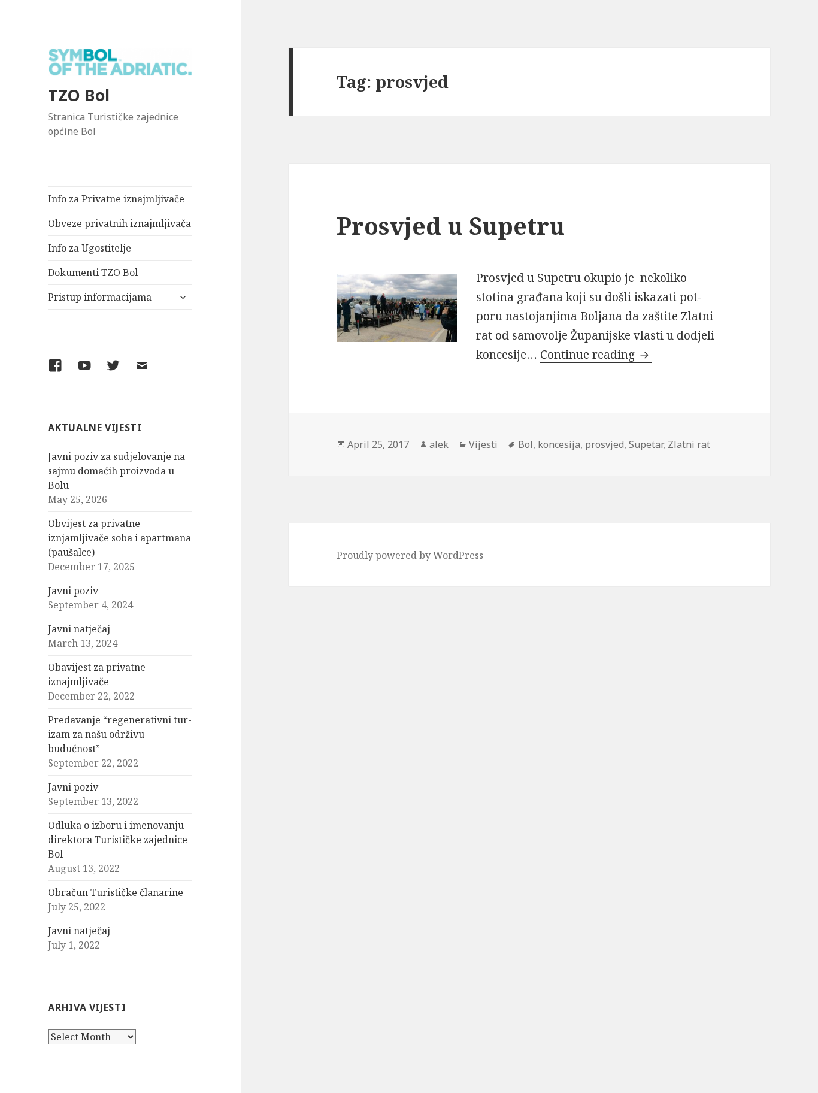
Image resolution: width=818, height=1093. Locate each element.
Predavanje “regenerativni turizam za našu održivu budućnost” (120, 734)
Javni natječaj (79, 628)
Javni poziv (73, 590)
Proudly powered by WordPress (410, 555)
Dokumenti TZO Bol (93, 272)
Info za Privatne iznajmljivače (116, 198)
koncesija (559, 444)
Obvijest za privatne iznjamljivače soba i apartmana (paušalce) (119, 538)
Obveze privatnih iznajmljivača (119, 223)
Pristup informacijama (100, 297)
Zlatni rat (689, 444)
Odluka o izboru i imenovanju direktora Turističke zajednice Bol (117, 840)
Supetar (646, 444)
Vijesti (483, 444)
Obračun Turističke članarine (115, 892)
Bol (525, 444)
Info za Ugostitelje (89, 248)
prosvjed (604, 444)
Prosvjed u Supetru (451, 225)
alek (439, 444)
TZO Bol (79, 95)
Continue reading (596, 354)
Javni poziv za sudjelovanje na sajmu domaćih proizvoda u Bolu (116, 471)
